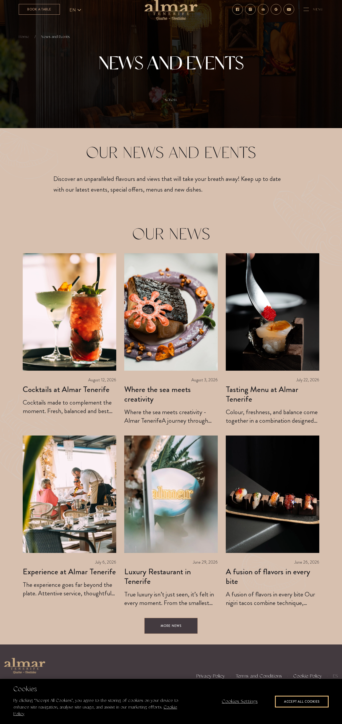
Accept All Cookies (302, 701)
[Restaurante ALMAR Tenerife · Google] (276, 9)
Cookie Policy (307, 676)
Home (24, 37)
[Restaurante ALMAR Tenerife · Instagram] (250, 9)
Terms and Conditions (259, 676)
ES (335, 676)
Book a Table (39, 9)
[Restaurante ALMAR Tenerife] (24, 666)
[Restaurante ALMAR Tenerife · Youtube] (288, 9)
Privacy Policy (210, 676)
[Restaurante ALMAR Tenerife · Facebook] (237, 9)
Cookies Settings (240, 701)
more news (171, 625)
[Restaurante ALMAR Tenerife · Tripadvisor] (263, 9)
